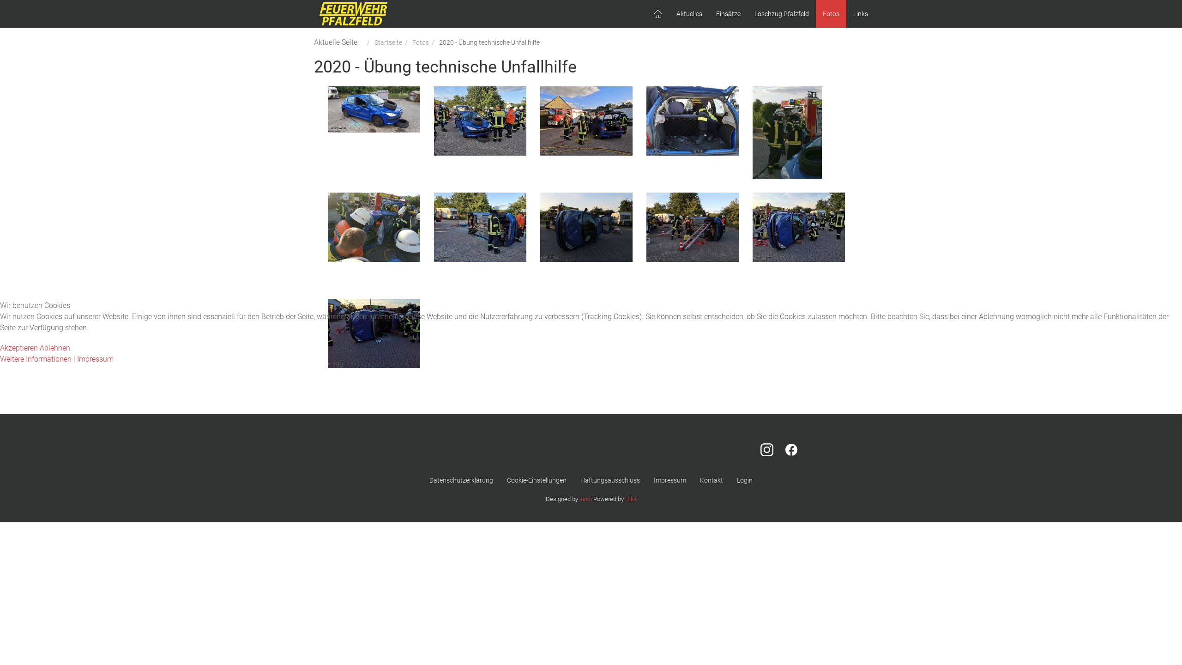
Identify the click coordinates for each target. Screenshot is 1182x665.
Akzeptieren (19, 348)
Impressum (95, 359)
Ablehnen (55, 348)
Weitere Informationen (36, 359)
